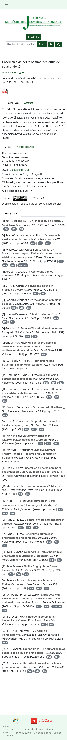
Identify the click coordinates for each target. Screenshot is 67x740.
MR (13, 229)
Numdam (23, 265)
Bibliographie (11, 213)
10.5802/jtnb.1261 (18, 170)
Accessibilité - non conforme (38, 729)
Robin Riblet (9, 72)
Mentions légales (42, 732)
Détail (8, 146)
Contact (57, 732)
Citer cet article (26, 146)
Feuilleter (33, 37)
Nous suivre (24, 732)
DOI (6, 229)
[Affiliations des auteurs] (22, 72)
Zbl (21, 229)
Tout (41, 44)
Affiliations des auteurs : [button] (16, 191)
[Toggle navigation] (6, 4)
